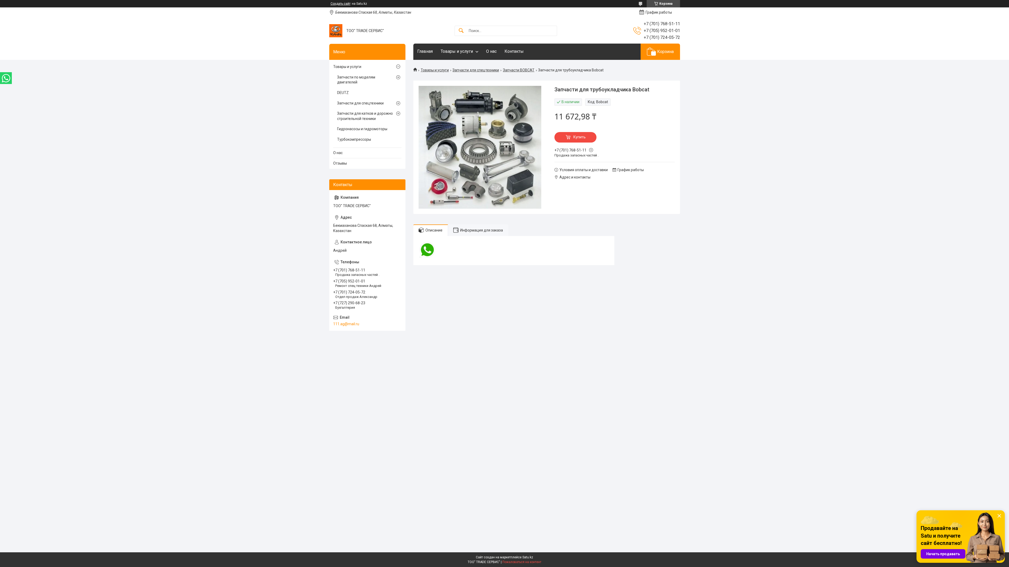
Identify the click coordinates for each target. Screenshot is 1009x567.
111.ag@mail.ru (346, 324)
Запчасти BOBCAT (518, 70)
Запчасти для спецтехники (475, 70)
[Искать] (461, 31)
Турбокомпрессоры (354, 139)
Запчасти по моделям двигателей (356, 80)
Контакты (514, 51)
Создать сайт (341, 4)
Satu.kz (527, 557)
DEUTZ (343, 93)
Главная (425, 51)
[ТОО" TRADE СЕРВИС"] (335, 30)
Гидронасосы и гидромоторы (362, 129)
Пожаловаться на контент (521, 562)
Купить (579, 137)
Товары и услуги (457, 51)
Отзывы (340, 163)
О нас (491, 51)
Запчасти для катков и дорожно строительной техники (365, 116)
